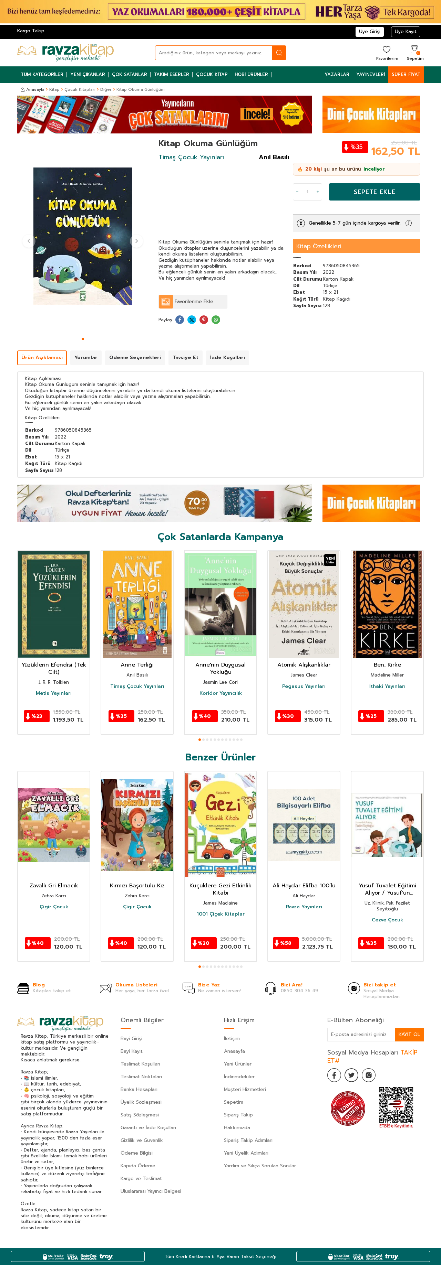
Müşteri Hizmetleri (245, 1089)
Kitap (54, 89)
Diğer (106, 89)
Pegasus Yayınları (304, 686)
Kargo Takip (30, 30)
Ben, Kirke (387, 665)
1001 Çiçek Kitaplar (221, 914)
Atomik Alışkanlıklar (303, 665)
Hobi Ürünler (251, 74)
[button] (83, 339)
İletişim (232, 1038)
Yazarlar (337, 74)
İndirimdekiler (239, 1076)
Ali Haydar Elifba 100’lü (304, 885)
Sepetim (233, 1102)
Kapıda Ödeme (138, 1165)
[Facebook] (334, 1075)
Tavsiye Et (185, 357)
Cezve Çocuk (387, 920)
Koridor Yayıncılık (220, 693)
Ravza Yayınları (304, 907)
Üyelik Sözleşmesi (141, 1102)
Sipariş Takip (238, 1114)
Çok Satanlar (129, 74)
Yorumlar (86, 357)
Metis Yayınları (54, 693)
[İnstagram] (369, 1075)
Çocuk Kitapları (79, 89)
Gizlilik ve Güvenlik (142, 1140)
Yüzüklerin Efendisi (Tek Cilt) (53, 668)
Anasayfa (35, 89)
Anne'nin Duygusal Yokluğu (220, 668)
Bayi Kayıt (132, 1051)
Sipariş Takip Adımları (248, 1140)
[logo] (65, 52)
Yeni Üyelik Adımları (246, 1153)
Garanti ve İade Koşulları (148, 1127)
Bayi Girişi (131, 1038)
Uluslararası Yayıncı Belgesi (151, 1191)
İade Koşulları (227, 357)
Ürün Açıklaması (42, 357)
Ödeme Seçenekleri (135, 357)
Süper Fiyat (406, 74)
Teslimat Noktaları (141, 1076)
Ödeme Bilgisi (137, 1153)
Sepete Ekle (375, 191)
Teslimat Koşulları (140, 1064)
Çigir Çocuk (54, 907)
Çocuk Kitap (212, 74)
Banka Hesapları (139, 1089)
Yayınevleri (370, 74)
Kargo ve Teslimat (141, 1178)
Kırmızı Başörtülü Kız (137, 885)
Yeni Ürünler (238, 1064)
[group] (82, 236)
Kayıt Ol (409, 1034)
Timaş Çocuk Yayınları (191, 157)
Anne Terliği (137, 665)
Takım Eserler (171, 74)
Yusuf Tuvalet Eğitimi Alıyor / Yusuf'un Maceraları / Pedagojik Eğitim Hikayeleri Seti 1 (387, 889)
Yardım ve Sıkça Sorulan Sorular (260, 1165)
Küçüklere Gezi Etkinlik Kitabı (220, 889)
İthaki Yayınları (387, 686)
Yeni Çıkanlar (87, 74)
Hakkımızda (237, 1127)
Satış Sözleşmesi (140, 1114)
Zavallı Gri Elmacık (54, 885)
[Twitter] (351, 1075)
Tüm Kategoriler (42, 74)
